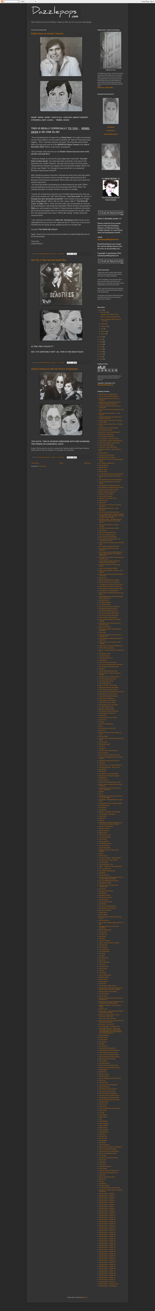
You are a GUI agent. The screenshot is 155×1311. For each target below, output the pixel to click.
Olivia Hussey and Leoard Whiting (109, 1151)
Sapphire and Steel (104, 828)
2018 (101, 344)
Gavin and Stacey (104, 845)
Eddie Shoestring (104, 805)
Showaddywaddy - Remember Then (109, 1026)
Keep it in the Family (105, 627)
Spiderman (102, 818)
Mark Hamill (102, 936)
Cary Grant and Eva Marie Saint (108, 1173)
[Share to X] (72, 254)
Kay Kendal (102, 1160)
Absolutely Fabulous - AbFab (107, 702)
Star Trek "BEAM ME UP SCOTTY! (109, 881)
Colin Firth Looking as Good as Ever (109, 443)
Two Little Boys (103, 945)
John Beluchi (103, 810)
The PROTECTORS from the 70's (108, 611)
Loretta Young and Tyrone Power (108, 1157)
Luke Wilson (110, 127)
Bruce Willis (102, 1142)
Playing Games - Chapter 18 (107, 1230)
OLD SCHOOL (103, 742)
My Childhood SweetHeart (106, 436)
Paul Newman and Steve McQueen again (111, 588)
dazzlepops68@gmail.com (108, 239)
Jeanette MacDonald (105, 1166)
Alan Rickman (103, 968)
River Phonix (102, 719)
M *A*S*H (102, 746)
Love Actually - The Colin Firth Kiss (109, 438)
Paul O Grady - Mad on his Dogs (108, 689)
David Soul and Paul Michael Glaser (109, 1067)
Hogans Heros (103, 833)
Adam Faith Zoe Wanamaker (107, 1048)
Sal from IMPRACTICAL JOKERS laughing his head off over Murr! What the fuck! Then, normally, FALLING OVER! (111, 516)
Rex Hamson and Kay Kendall (107, 1089)
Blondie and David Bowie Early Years (110, 782)
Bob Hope (102, 938)
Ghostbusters (103, 893)
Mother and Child (104, 875)
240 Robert (102, 748)
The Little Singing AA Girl (106, 707)
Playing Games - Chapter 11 (107, 1215)
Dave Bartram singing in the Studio (109, 546)
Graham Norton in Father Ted (107, 713)
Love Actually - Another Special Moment (110, 440)
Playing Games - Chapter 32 (107, 1260)
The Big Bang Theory (105, 843)
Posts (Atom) (42, 466)
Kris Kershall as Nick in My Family (108, 711)
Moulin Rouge (103, 855)
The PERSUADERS (105, 604)
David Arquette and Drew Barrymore (109, 1050)
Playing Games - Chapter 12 (107, 1217)
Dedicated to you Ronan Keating (108, 428)
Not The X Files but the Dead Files (48, 260)
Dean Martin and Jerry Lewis (107, 728)
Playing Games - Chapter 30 (107, 1256)
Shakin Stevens (103, 1037)
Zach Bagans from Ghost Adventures (109, 485)
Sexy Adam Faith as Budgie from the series (111, 691)
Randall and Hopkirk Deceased (108, 608)
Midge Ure (102, 669)
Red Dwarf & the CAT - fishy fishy (108, 704)
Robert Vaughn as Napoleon (107, 492)
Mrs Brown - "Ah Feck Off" (106, 1024)
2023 (101, 310)
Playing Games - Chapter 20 (107, 1234)
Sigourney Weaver (104, 1087)
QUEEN (101, 791)
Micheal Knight (103, 736)
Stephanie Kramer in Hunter (107, 457)
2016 (101, 349)
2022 (101, 337)
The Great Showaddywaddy (107, 871)
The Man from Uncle (105, 835)
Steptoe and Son (104, 841)
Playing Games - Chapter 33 (107, 1262)
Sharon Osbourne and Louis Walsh (109, 943)
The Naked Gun (103, 899)
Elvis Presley (102, 904)
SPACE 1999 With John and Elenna (109, 582)
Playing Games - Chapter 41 (107, 1279)
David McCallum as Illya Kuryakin (108, 490)
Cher (100, 1119)
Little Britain (102, 873)
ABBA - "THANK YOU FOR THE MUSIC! (110, 866)
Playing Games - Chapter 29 (107, 1254)
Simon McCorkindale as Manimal (108, 696)
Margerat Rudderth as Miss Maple (109, 687)
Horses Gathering (104, 962)
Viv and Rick (102, 715)
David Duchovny (104, 977)
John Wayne (102, 1162)
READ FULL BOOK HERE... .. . (106, 87)
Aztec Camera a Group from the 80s (109, 755)
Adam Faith (102, 502)
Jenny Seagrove (103, 1123)
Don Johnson (103, 1138)
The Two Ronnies (104, 993)
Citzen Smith (102, 816)
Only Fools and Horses (105, 897)
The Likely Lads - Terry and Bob (108, 860)
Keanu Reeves (103, 981)
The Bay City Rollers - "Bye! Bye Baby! (110, 858)
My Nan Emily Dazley (105, 930)
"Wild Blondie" (103, 778)
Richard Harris (103, 467)
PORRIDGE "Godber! (105, 883)
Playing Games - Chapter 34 (107, 1264)
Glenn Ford (102, 1080)
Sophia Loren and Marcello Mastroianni (110, 1147)
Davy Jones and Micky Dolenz (107, 532)
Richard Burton (103, 1069)
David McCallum (104, 600)
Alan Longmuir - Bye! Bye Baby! (108, 617)
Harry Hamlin (103, 1110)
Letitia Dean (102, 1134)
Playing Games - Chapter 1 (107, 1193)
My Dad (101, 1181)
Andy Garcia (102, 578)
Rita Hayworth (103, 1127)
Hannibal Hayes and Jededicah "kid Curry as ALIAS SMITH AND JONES (111, 877)
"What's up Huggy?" (104, 744)
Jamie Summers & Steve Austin (108, 717)
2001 (101, 356)
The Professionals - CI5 (106, 864)
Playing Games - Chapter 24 (107, 1243)
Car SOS (101, 722)
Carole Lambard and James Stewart (109, 1108)
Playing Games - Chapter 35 (107, 1266)
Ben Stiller (102, 1044)
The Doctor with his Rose (106, 681)
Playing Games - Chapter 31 (107, 1258)
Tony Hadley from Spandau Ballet (108, 666)
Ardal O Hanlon (103, 453)
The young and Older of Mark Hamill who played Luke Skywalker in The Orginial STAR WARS (111, 553)
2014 (101, 354)
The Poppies (102, 973)
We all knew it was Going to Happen (109, 432)
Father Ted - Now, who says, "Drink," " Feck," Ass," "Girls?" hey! (109, 1015)
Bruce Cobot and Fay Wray (107, 1177)
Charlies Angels (103, 862)
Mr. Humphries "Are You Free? (107, 908)
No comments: (61, 253)
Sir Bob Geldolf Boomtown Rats (108, 671)
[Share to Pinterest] (76, 254)
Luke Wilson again (104, 1063)
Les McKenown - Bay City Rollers (108, 773)
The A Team (102, 889)
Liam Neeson (103, 660)
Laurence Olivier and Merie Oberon (109, 1095)
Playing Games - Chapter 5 (107, 1202)
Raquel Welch (103, 1117)
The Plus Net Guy (104, 920)
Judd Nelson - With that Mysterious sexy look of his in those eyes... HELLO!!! (110, 823)
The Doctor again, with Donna (107, 679)
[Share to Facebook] (74, 254)
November (104, 312)
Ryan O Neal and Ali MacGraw (108, 1149)
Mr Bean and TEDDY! (105, 910)
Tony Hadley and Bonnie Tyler (107, 986)
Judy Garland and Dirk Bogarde (108, 1084)
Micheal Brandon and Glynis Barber (109, 1057)
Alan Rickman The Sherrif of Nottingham (110, 479)
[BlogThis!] (70, 254)
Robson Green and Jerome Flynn (108, 1065)
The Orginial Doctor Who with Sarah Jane (111, 584)
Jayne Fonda (103, 1106)
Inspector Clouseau (104, 940)
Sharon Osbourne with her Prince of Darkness (54, 369)
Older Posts (87, 463)
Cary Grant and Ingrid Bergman (108, 1093)
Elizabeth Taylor (103, 1102)
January (103, 334)
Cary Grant (102, 1175)
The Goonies (102, 807)
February (103, 331)
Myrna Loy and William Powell (107, 1153)
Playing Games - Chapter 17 (107, 1228)
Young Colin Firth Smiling (106, 445)
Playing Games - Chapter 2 (107, 1196)
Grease (101, 853)
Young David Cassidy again (107, 814)
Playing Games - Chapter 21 (107, 1236)
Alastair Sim (102, 1179)
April (102, 329)
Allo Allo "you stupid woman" (107, 906)
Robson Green (103, 979)
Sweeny (101, 820)
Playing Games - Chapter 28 (107, 1251)
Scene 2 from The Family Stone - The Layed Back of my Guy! (109, 539)
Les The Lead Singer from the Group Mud (111, 664)
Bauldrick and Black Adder (106, 709)
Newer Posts (35, 463)
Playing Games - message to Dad (108, 1284)
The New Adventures (105, 602)
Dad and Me (102, 983)
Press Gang (102, 771)
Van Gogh (102, 955)
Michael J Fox (103, 1136)
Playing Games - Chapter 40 (107, 1277)
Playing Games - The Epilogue (108, 1286)
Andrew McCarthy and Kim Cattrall (109, 1054)
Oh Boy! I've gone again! (106, 826)
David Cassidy (103, 1039)
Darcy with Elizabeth (105, 683)
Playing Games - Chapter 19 (107, 1232)
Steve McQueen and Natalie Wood (109, 1097)
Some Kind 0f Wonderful (106, 724)
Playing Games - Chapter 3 (107, 1198)
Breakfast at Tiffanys (105, 895)
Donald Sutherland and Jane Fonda (109, 1099)
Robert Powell (103, 1009)
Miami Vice (102, 730)
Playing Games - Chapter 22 (107, 1238)
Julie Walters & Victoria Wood (107, 700)
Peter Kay (102, 763)
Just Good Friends (104, 951)
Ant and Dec (102, 632)
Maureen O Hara (104, 1074)
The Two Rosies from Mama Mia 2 (109, 615)
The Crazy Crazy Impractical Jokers (109, 512)
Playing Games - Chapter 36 (107, 1268)
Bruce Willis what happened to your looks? (111, 487)
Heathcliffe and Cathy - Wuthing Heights (110, 803)
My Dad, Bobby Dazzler (111, 134)
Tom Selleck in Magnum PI (106, 463)
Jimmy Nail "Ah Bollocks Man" (107, 1018)
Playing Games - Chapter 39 (107, 1275)
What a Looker (103, 469)
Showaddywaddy (104, 1035)
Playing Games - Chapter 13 (107, 1219)
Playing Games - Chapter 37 (107, 1271)
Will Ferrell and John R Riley (107, 1059)
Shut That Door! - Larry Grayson (108, 694)
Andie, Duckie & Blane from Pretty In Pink (111, 646)
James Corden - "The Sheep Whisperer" (110, 765)
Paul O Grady (103, 1061)
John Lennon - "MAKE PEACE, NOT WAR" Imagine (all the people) (111, 1011)
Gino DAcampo (103, 500)
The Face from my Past (105, 430)
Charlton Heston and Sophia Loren (109, 1170)
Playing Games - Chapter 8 (107, 1208)
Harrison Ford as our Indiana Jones (109, 677)
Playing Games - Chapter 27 (107, 1249)
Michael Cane (103, 1104)
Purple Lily (102, 960)
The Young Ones (104, 949)
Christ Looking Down (105, 975)
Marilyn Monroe (103, 1125)
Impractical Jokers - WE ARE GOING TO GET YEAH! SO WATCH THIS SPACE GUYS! (110, 521)
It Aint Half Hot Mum (104, 848)
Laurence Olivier (104, 966)
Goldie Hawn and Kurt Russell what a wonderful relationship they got (110, 402)
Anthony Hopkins (104, 1076)
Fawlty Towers (103, 912)
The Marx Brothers (104, 1145)
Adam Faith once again (105, 496)
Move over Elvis (103, 753)
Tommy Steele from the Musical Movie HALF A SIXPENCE (110, 788)
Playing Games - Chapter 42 (107, 1281)
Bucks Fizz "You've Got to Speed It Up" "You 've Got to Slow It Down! (111, 1021)
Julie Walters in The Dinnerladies (108, 590)
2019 (101, 342)
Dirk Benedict (103, 1140)
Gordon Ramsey (103, 465)
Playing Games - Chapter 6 (107, 1204)
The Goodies (102, 839)
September (104, 326)
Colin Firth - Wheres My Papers (108, 447)
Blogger (85, 1297)
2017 (101, 347)
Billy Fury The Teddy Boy (106, 494)
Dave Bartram (110, 130)
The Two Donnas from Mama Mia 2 (109, 613)
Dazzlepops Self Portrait (106, 891)
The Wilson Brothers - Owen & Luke (109, 767)
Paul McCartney (103, 1132)
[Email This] (68, 254)
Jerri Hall (101, 1112)
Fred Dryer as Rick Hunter (106, 455)
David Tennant (103, 1046)
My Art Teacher (103, 947)
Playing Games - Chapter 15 (107, 1223)
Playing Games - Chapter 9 (107, 1211)
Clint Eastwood (103, 1082)
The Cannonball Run (105, 868)
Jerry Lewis (102, 1164)
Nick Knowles (103, 996)
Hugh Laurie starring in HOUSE (108, 568)
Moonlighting (103, 769)
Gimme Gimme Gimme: (105, 902)
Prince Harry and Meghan (106, 698)
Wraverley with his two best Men (108, 750)
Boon (100, 726)
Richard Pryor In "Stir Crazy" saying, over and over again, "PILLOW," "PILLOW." (110, 988)
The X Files (102, 953)
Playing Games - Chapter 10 (107, 1213)
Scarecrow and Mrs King (106, 434)
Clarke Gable (103, 1168)
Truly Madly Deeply (104, 653)
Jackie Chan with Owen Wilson (108, 662)
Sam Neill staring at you (106, 658)
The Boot (101, 971)
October (103, 324)
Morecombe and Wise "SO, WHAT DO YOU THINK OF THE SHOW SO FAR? (111, 1002)
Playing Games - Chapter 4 (107, 1200)
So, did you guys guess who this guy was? (111, 474)
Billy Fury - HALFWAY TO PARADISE (109, 812)
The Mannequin (103, 958)
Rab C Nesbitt (103, 914)
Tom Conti (102, 964)
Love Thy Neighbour (105, 837)
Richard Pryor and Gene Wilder (108, 991)
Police (101, 794)
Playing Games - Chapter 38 (107, 1273)
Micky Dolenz (103, 530)
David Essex (102, 1072)
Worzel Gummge (104, 830)
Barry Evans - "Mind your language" (109, 776)
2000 (101, 359)
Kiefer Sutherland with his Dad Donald (110, 586)
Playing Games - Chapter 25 (107, 1245)
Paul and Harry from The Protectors (109, 606)
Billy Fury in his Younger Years (108, 498)
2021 (101, 339)
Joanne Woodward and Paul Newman (110, 1078)
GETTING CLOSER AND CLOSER (109, 528)
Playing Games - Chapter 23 (107, 1241)
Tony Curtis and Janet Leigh (107, 1091)
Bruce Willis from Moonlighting (108, 537)
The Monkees (103, 932)
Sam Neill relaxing (104, 656)
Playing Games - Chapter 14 (107, 1221)
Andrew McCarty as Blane (106, 648)
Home (61, 463)
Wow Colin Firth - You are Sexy (108, 685)
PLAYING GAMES (104, 1185)
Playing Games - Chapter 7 (107, 1206)
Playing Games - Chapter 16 (107, 1226)
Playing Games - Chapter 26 (107, 1247)
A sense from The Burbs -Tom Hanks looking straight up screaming (109, 561)
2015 (101, 351)
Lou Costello (102, 1155)
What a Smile (103, 471)
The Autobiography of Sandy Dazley (109, 1187)
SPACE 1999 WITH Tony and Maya (109, 580)
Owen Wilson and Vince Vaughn (108, 1052)
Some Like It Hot (103, 780)
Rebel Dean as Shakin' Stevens (47, 33)
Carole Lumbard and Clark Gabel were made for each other (110, 417)
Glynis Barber (103, 1114)
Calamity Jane (103, 934)
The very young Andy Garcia (107, 535)
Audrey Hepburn (104, 1130)
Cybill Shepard (103, 1121)
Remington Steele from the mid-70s (109, 760)
